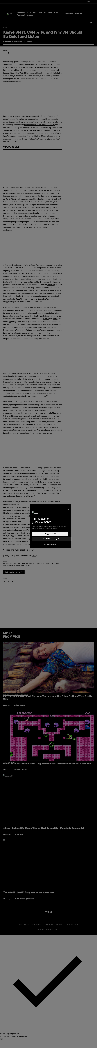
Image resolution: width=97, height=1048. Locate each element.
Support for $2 (50, 534)
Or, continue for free (50, 544)
